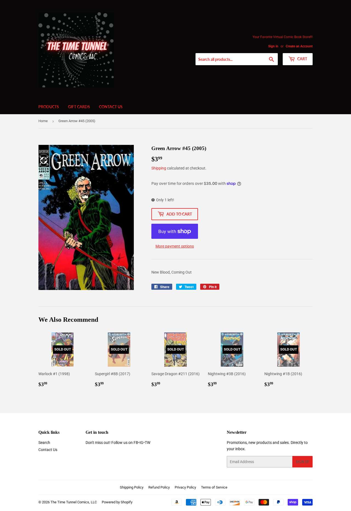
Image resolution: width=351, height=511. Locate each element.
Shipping (158, 168)
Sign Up (302, 462)
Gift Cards (79, 106)
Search (44, 442)
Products (48, 106)
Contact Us (111, 106)
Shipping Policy (131, 487)
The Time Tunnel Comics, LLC (73, 502)
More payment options (174, 246)
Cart (301, 58)
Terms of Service (214, 487)
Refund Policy (159, 487)
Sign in (273, 46)
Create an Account (299, 46)
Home (43, 121)
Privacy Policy (185, 487)
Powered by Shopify (117, 502)
